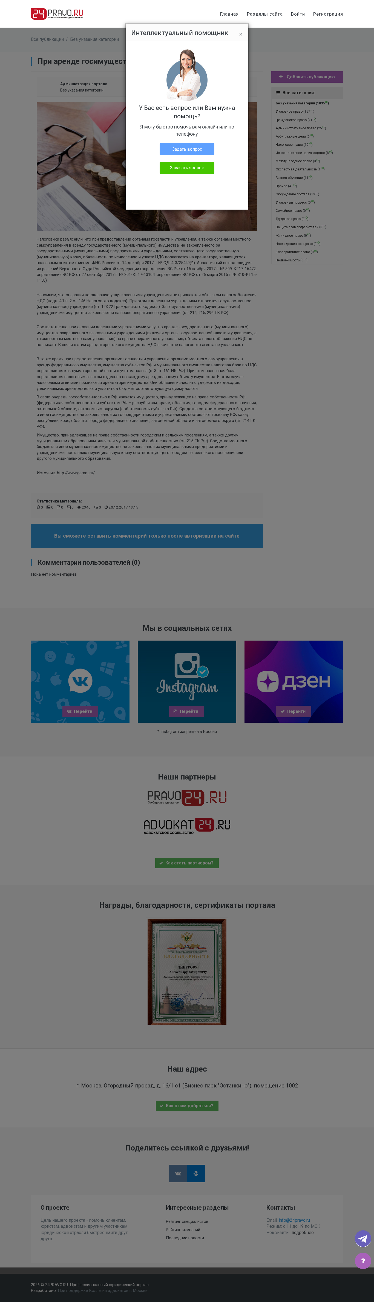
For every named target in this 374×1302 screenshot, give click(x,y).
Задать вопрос (187, 149)
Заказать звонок (187, 167)
